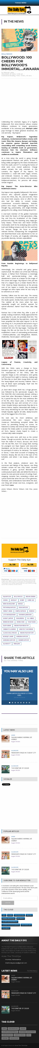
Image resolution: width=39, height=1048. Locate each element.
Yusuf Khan (32, 622)
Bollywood (7, 54)
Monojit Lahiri (9, 72)
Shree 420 (31, 600)
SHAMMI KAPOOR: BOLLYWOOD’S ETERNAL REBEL (19, 694)
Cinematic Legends (9, 629)
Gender (13, 735)
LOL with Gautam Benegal (10, 921)
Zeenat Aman (7, 611)
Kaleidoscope (14, 750)
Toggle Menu (20, 3)
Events (10, 915)
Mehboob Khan (8, 622)
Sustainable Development (27, 1032)
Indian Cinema (30, 596)
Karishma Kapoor (9, 640)
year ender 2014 (19, 915)
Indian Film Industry (21, 625)
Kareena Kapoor (22, 636)
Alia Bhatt (7, 644)
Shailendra (20, 618)
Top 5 (4, 915)
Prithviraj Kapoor (9, 607)
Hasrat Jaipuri (8, 618)
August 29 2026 (15, 755)
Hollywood (6, 928)
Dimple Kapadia (20, 611)
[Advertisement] (19, 100)
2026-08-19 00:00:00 (19, 697)
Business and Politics (9, 918)
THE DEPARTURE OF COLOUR (20, 768)
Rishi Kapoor (23, 607)
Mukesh (31, 611)
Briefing (29, 915)
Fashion (23, 1028)
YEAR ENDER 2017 (26, 925)
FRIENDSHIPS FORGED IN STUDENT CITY (23, 753)
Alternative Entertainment (11, 925)
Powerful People (20, 1035)
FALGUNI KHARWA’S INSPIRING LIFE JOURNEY (21, 738)
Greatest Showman (26, 629)
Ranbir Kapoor (24, 640)
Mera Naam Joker (9, 604)
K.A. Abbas (30, 618)
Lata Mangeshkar (9, 615)
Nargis (20, 604)
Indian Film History (27, 633)
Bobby (22, 600)
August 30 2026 (15, 741)
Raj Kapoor (7, 596)
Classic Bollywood (10, 633)
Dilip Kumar (7, 625)
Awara (5, 600)
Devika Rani (20, 622)
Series (4, 1028)
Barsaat (14, 600)
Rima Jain (17, 644)
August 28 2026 (15, 770)
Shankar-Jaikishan (25, 615)
